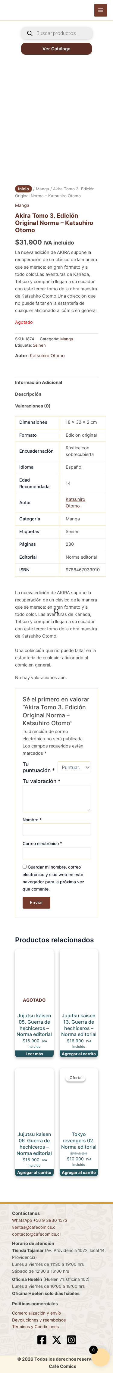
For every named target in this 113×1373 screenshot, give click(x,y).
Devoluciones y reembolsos (39, 1320)
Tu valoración (42, 781)
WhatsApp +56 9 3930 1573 (39, 1220)
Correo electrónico (42, 843)
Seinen (39, 345)
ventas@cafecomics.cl (34, 1227)
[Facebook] (42, 1339)
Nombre (32, 819)
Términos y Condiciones (35, 1326)
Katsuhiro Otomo (47, 355)
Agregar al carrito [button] (79, 1053)
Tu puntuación (39, 767)
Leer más (34, 1053)
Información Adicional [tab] (38, 382)
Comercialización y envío (36, 1313)
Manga (42, 188)
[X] (56, 1339)
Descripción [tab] (28, 394)
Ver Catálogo (56, 48)
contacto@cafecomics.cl (36, 1234)
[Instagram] (71, 1339)
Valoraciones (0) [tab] (33, 406)
